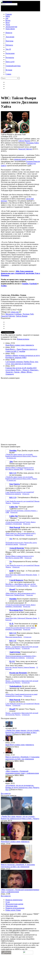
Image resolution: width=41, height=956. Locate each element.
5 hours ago (33, 586)
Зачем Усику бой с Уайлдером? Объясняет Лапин (21, 575)
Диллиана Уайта (32, 143)
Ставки (8, 74)
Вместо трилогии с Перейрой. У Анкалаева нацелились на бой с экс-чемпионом (22, 758)
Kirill (11, 571)
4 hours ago (14, 512)
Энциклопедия (11, 27)
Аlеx (11, 462)
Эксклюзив (9, 37)
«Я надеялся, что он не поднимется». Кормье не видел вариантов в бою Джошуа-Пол (22, 787)
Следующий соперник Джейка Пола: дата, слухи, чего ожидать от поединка (21, 363)
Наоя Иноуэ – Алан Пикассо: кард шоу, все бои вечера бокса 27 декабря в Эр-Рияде (20, 585)
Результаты (9, 57)
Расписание (10, 53)
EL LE (12, 661)
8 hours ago (26, 606)
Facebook (33, 284)
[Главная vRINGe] (6, 2)
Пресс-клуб (9, 62)
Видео (7, 20)
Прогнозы (9, 41)
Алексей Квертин (16, 548)
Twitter (4, 286)
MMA (7, 16)
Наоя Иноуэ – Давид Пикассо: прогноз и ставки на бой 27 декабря (21, 350)
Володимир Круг (16, 610)
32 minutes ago (11, 458)
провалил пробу (20, 159)
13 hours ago (28, 696)
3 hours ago (25, 494)
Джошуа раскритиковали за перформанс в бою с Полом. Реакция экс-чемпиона (20, 657)
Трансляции (10, 29)
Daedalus (13, 450)
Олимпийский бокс (13, 66)
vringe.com (15, 312)
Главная (8, 14)
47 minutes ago (11, 480)
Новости (8, 33)
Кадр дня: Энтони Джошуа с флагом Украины (20, 667)
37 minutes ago (29, 469)
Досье (7, 25)
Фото (7, 22)
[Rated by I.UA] (28, 954)
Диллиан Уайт (28, 314)
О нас (7, 902)
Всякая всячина (23, 339)
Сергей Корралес (16, 580)
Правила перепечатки (13, 900)
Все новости (6, 793)
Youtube (25, 284)
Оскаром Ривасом (33, 161)
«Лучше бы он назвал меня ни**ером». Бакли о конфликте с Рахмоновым (20, 523)
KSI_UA (12, 473)
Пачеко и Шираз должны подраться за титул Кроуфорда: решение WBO (22, 356)
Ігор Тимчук (14, 484)
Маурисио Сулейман (13, 314)
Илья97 (12, 589)
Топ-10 (8, 49)
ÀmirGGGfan (14, 652)
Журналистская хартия (14, 904)
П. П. (11, 624)
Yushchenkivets (15, 686)
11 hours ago (27, 637)
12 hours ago (30, 658)
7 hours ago (29, 595)
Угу (10, 539)
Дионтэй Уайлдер (25, 149)
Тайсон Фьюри (24, 141)
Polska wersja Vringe (13, 910)
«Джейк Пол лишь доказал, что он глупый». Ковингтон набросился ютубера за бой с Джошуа (21, 455)
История (8, 70)
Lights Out (13, 507)
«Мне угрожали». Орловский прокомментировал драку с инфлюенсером (22, 772)
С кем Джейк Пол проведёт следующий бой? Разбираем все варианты (19, 493)
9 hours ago (26, 629)
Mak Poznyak (14, 527)
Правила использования (14, 908)
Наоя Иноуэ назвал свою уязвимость (19, 345)
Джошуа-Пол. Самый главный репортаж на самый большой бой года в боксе (21, 695)
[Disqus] (20, 410)
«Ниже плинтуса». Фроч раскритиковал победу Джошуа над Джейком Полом (20, 534)
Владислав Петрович (18, 673)
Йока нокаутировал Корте (13, 637)
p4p (6, 18)
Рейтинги (9, 45)
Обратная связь (11, 906)
